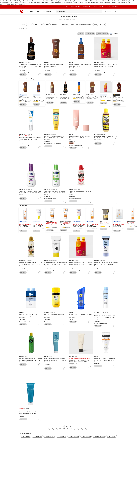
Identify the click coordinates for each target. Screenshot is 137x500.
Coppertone (72, 317)
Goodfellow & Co (73, 363)
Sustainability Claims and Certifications (81, 24)
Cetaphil (21, 194)
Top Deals (95, 2)
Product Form (55, 24)
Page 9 (82, 429)
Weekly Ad (110, 2)
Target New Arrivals (5, 1)
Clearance (72, 2)
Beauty (89, 1)
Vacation (71, 194)
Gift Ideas (41, 2)
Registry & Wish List (98, 6)
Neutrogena (47, 139)
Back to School (14, 1)
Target (60, 19)
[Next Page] (117, 25)
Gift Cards (46, 2)
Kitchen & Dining (54, 1)
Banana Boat (72, 67)
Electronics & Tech (8, 2)
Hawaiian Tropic (48, 67)
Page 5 (66, 429)
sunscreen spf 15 (50, 436)
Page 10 (87, 429)
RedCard (10, 4)
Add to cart (23, 74)
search (100, 11)
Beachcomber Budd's (98, 139)
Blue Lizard (47, 361)
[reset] (98, 11)
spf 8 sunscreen (38, 436)
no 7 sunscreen (87, 436)
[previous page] (64, 426)
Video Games (16, 2)
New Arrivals (78, 2)
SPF (42, 24)
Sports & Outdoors (103, 1)
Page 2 (54, 429)
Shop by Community (54, 2)
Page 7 (74, 429)
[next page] (73, 426)
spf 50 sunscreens (74, 436)
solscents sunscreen (100, 436)
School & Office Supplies (124, 1)
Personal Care (95, 1)
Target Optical (63, 2)
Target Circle (16, 4)
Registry (6, 4)
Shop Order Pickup (118, 2)
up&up (95, 67)
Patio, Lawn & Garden (64, 1)
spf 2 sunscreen (26, 436)
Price (95, 24)
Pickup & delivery (47, 11)
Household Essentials (79, 1)
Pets (109, 1)
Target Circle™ (66, 6)
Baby (86, 1)
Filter (23, 24)
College (20, 1)
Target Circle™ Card (75, 6)
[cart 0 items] (115, 11)
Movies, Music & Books (26, 2)
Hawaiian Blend (23, 361)
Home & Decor (46, 1)
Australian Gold (22, 67)
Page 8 (78, 429)
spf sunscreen (112, 436)
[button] (23, 95)
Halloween (24, 1)
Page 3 (58, 429)
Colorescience (22, 415)
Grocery (72, 1)
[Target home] (21, 11)
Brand (47, 24)
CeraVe (21, 140)
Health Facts (65, 24)
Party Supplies (35, 2)
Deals (68, 2)
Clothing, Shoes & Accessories (35, 1)
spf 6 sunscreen (62, 436)
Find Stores (22, 4)
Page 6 (70, 429)
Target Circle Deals (103, 2)
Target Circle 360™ (87, 6)
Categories (30, 11)
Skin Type (102, 24)
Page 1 (49, 429)
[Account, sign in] (108, 11)
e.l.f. (70, 139)
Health (112, 1)
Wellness (116, 1)
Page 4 (62, 429)
